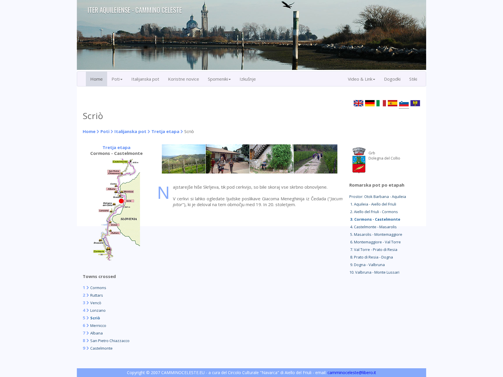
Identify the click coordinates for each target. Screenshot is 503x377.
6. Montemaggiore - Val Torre (375, 242)
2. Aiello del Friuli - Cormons (373, 211)
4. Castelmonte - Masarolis (373, 226)
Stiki (413, 79)
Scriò (95, 318)
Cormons (98, 287)
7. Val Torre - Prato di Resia (373, 249)
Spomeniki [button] (218, 79)
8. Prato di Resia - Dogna (371, 257)
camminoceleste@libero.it (351, 372)
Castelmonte (101, 348)
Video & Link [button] (360, 79)
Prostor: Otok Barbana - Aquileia (377, 196)
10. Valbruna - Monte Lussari (374, 272)
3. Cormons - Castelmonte (374, 219)
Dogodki (392, 79)
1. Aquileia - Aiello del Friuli (372, 204)
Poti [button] (115, 79)
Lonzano (98, 310)
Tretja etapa (165, 131)
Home (96, 79)
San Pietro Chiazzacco (110, 340)
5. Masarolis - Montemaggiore (375, 234)
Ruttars (96, 295)
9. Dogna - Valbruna (367, 264)
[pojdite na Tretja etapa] (116, 259)
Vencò (95, 302)
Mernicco (98, 325)
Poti (104, 131)
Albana (96, 333)
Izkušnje (248, 79)
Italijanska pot (145, 79)
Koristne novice (183, 79)
